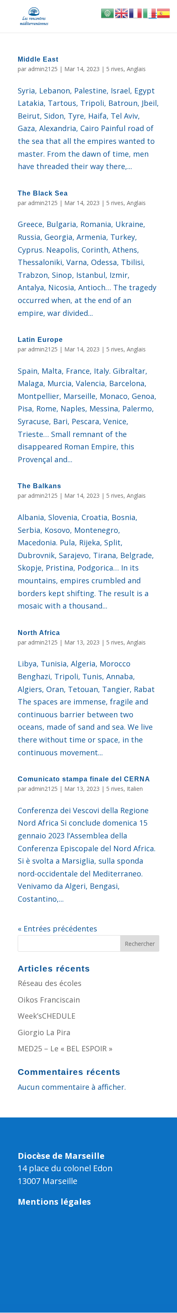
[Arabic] (108, 12)
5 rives (114, 69)
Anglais (136, 69)
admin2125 (43, 69)
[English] (122, 12)
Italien (135, 789)
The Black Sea (43, 193)
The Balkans (39, 485)
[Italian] (150, 12)
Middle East (38, 59)
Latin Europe (40, 339)
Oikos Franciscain (49, 1000)
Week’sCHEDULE (46, 1016)
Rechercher (140, 944)
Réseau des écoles (50, 983)
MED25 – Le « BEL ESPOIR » (65, 1048)
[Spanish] (164, 12)
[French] (136, 12)
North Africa (39, 632)
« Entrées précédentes (57, 928)
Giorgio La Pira (44, 1032)
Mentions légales (54, 1201)
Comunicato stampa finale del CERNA (84, 779)
